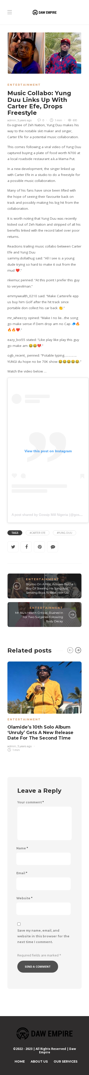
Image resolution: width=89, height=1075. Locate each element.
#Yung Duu (64, 533)
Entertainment (24, 84)
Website (24, 898)
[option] (44, 706)
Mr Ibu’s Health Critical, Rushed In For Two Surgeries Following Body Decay (39, 617)
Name (22, 848)
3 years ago (24, 120)
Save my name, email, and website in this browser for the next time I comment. (43, 936)
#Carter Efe (37, 533)
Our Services (65, 1061)
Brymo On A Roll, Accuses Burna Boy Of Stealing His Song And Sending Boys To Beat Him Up (49, 588)
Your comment (30, 802)
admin (11, 120)
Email (21, 873)
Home (20, 1061)
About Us (39, 1061)
